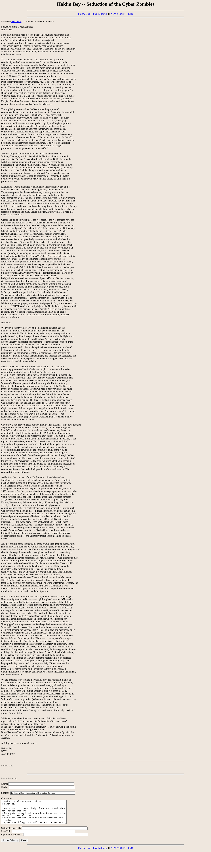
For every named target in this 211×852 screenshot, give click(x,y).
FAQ (130, 14)
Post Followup (100, 14)
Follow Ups (84, 14)
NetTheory (16, 21)
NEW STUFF (118, 14)
